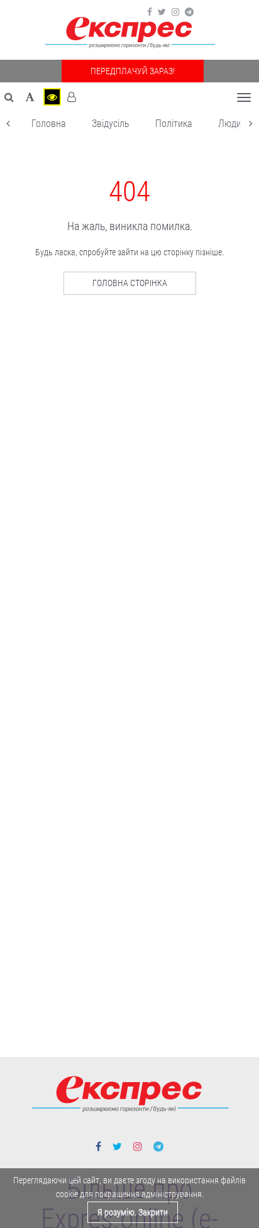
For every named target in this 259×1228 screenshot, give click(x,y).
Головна (48, 124)
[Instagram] (175, 12)
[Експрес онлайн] (129, 33)
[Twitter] (162, 12)
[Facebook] (149, 12)
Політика (173, 124)
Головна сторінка (129, 283)
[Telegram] (189, 12)
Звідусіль (111, 124)
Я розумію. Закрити (132, 1212)
